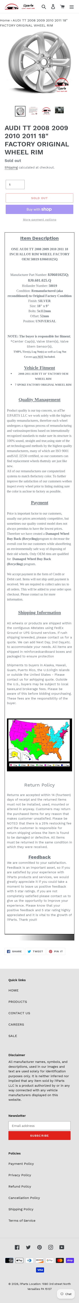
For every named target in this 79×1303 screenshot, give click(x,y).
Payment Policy (21, 1164)
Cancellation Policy (24, 1198)
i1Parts (24, 1284)
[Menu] (71, 6)
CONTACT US (19, 1013)
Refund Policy (19, 1186)
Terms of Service (21, 1221)
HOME (13, 990)
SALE (12, 1036)
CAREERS (16, 1024)
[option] (20, 111)
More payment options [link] (39, 219)
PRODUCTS (17, 1002)
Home (5, 20)
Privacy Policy (19, 1175)
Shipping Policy (20, 1209)
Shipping (11, 167)
